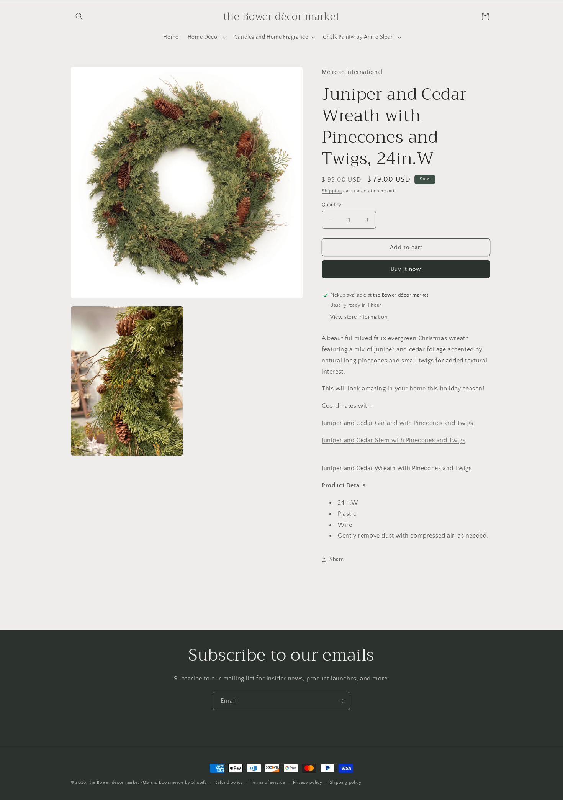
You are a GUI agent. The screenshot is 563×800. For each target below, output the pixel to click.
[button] (79, 16)
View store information (359, 317)
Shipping (332, 191)
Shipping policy (346, 782)
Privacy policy (307, 782)
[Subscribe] (341, 701)
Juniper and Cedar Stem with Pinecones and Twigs (393, 440)
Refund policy (228, 782)
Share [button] (336, 559)
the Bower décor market (114, 782)
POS (145, 782)
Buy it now (406, 269)
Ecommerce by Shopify (183, 782)
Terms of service (268, 782)
